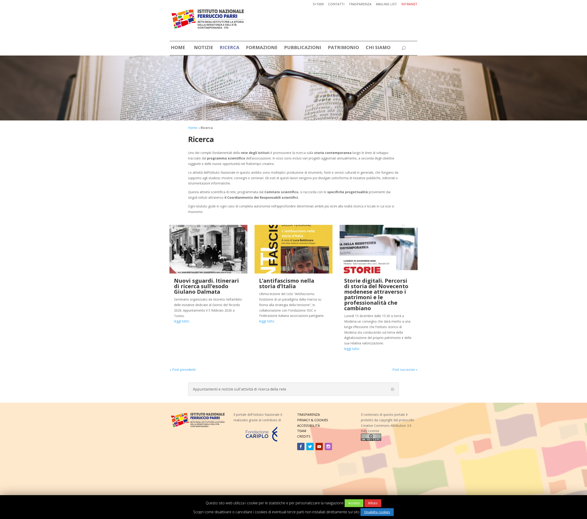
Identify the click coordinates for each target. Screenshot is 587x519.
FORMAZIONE (261, 48)
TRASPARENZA (308, 414)
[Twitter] (310, 446)
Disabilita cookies (377, 512)
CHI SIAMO (378, 48)
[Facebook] (301, 446)
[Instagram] (328, 446)
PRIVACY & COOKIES (312, 420)
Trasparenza (360, 4)
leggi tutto (181, 321)
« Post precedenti (183, 369)
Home (192, 128)
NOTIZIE (203, 48)
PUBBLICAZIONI (302, 48)
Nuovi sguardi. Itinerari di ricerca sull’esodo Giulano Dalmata (206, 286)
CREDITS (303, 436)
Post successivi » (404, 369)
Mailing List (386, 4)
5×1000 (318, 4)
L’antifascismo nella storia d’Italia (286, 283)
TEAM (301, 431)
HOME (178, 48)
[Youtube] (319, 446)
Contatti (336, 4)
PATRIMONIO (343, 48)
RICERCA (229, 48)
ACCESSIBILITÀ (308, 425)
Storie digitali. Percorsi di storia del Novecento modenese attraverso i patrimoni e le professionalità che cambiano (376, 294)
